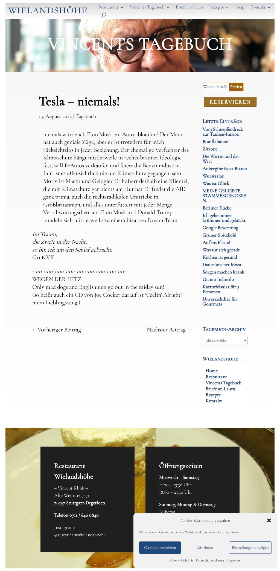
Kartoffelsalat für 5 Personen (221, 289)
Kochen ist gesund (220, 257)
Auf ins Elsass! (216, 242)
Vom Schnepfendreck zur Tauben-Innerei (223, 131)
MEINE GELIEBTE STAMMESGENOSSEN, (224, 195)
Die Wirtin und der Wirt (221, 158)
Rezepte (216, 7)
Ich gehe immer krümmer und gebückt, (225, 217)
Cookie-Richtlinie (181, 560)
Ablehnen (205, 547)
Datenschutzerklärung (210, 560)
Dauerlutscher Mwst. (223, 264)
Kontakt (258, 7)
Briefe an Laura (189, 7)
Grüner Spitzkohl (220, 235)
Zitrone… (212, 149)
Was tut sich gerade (221, 250)
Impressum (234, 560)
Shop (239, 7)
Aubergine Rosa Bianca (225, 168)
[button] (269, 520)
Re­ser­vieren (230, 101)
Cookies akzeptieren (160, 547)
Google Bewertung (220, 228)
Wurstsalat (213, 176)
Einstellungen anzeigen (250, 547)
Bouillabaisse (215, 141)
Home (212, 371)
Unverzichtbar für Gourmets (220, 301)
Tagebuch (85, 116)
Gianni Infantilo (218, 279)
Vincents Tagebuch (147, 7)
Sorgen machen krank (223, 272)
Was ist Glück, (217, 183)
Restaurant (108, 7)
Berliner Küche (217, 208)
